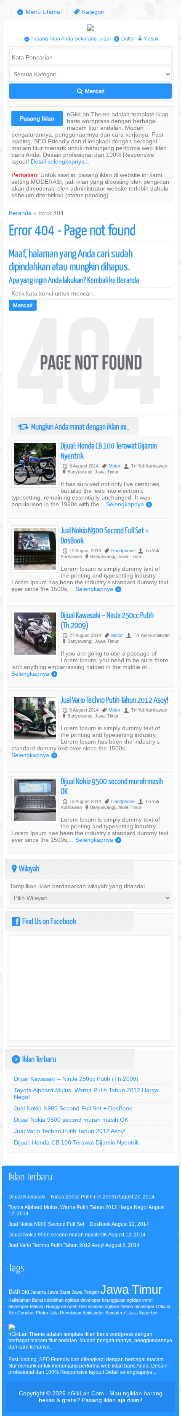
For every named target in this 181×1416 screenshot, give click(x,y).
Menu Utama (38, 12)
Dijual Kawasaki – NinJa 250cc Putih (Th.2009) (76, 1078)
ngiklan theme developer (129, 1306)
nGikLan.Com (85, 1393)
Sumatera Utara (121, 1313)
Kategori (89, 12)
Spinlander (93, 1313)
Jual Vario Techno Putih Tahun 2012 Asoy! (114, 699)
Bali (14, 1291)
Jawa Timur (131, 1289)
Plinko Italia (47, 1313)
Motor (114, 466)
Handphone (123, 551)
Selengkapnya (129, 504)
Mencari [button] (90, 91)
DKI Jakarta (33, 1292)
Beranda (20, 213)
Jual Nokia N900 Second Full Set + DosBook (73, 1108)
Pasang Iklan (37, 118)
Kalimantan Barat (25, 1300)
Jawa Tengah (85, 1292)
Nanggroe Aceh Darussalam (75, 1306)
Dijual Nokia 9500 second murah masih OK (71, 1119)
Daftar (124, 38)
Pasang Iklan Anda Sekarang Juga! (67, 38)
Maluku (37, 1306)
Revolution (70, 1313)
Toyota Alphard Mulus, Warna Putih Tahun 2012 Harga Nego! (78, 1207)
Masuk (148, 38)
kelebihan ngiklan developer (72, 1300)
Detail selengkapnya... (60, 161)
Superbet (148, 1313)
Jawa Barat (58, 1292)
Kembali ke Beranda (113, 280)
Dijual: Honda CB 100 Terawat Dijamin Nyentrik (76, 1142)
